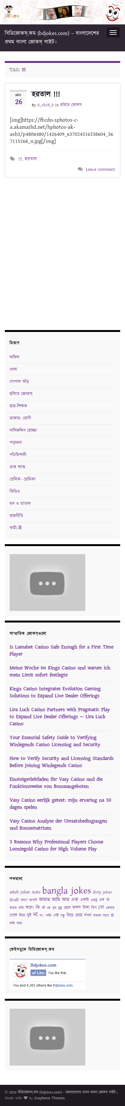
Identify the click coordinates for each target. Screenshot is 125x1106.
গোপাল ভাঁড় (19, 382)
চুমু (60, 907)
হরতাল (31, 159)
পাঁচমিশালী (18, 455)
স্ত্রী (112, 915)
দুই (29, 915)
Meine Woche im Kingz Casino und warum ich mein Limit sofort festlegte (60, 671)
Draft (14, 900)
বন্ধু (63, 915)
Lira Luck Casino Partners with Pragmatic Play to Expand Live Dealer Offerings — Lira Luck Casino (60, 716)
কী (43, 907)
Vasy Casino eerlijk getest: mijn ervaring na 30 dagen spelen (60, 804)
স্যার (19, 923)
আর (65, 899)
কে (49, 907)
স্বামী (12, 923)
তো (101, 907)
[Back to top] (111, 1092)
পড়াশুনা (16, 443)
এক (74, 899)
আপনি (33, 900)
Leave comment (100, 169)
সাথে (106, 915)
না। (42, 915)
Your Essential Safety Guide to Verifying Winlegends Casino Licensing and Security (55, 741)
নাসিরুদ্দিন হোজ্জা (23, 430)
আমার (44, 899)
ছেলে (67, 907)
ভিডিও (15, 491)
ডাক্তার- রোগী (20, 418)
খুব (54, 907)
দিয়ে (22, 915)
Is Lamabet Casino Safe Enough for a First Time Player (61, 650)
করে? (30, 908)
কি (38, 907)
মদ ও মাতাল (20, 504)
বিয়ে (70, 915)
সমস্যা (97, 915)
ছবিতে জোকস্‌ (71, 105)
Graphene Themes (49, 1098)
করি (21, 907)
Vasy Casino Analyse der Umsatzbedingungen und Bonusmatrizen (58, 824)
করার (13, 907)
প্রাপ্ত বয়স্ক (17, 467)
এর (101, 900)
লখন (87, 915)
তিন (93, 907)
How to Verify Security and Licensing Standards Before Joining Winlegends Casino (61, 762)
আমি (56, 899)
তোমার (110, 907)
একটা (84, 900)
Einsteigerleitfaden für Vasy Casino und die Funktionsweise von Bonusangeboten (56, 783)
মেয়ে (78, 915)
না (35, 914)
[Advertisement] (62, 252)
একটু (94, 900)
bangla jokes (66, 890)
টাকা (86, 908)
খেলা (13, 369)
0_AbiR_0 (46, 105)
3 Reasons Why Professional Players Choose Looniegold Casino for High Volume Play (56, 845)
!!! (20, 159)
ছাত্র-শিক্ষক (18, 406)
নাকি (49, 915)
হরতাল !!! (46, 94)
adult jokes (20, 892)
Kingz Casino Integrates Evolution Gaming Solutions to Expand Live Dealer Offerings (55, 692)
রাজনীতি (16, 516)
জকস (76, 908)
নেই (56, 915)
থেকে (13, 915)
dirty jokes (102, 892)
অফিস (14, 357)
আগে (24, 900)
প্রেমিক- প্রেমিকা (23, 479)
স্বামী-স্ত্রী (16, 528)
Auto (36, 892)
